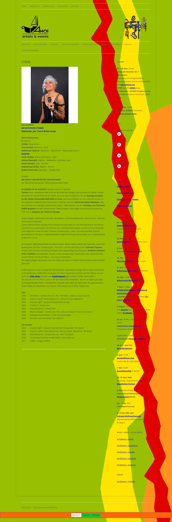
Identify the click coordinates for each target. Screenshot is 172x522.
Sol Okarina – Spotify (125, 439)
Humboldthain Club (125, 358)
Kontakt (128, 44)
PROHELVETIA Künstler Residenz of (132, 290)
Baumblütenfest (124, 371)
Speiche (124, 309)
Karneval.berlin (124, 242)
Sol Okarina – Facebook (126, 465)
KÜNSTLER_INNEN (40, 44)
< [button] (25, 94)
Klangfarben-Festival (126, 384)
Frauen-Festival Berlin (111, 44)
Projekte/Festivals (90, 44)
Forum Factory (123, 397)
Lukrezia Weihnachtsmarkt (129, 416)
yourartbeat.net (127, 84)
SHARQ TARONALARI (126, 225)
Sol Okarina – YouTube (126, 481)
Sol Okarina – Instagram (126, 458)
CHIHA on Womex (124, 206)
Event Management (70, 44)
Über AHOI (26, 44)
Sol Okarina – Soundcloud (127, 445)
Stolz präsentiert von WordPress (45, 507)
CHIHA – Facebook (124, 193)
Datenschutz (48, 6)
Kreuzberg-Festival (138, 339)
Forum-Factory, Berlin (128, 113)
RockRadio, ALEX (134, 251)
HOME (24, 6)
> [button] (75, 94)
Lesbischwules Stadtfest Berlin (129, 326)
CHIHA (132, 88)
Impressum (34, 6)
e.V (60, 276)
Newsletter (63, 6)
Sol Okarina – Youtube (126, 452)
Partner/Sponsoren (30, 50)
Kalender (55, 44)
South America (123, 293)
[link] (128, 261)
